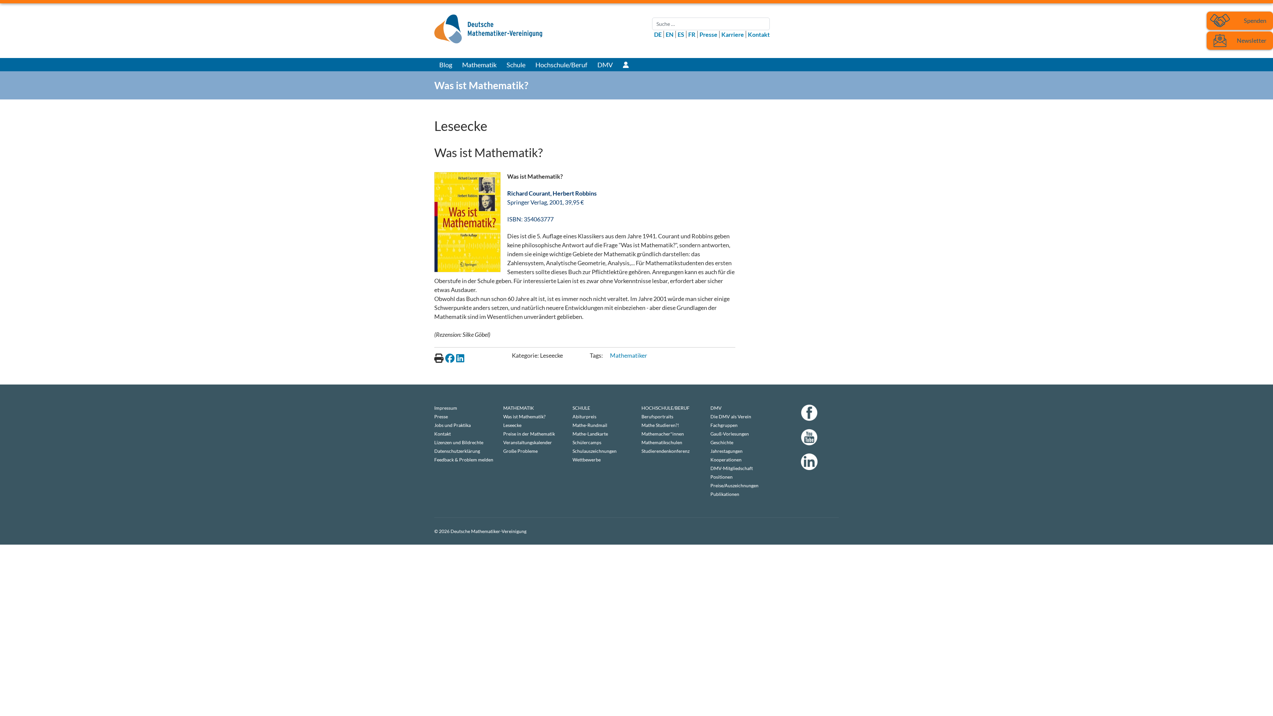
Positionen (721, 477)
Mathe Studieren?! (660, 425)
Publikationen (724, 494)
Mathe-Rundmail (590, 425)
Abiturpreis (584, 416)
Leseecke (512, 425)
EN (670, 34)
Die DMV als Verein (730, 416)
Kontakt (759, 34)
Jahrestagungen (726, 451)
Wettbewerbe (587, 459)
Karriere (732, 34)
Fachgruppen (724, 425)
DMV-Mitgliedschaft (731, 468)
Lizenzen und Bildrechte (458, 442)
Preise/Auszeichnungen (734, 485)
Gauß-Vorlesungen (729, 434)
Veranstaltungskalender (527, 442)
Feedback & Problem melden (463, 459)
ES (681, 34)
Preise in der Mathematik (529, 434)
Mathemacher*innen (662, 434)
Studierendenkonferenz (665, 451)
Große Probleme (520, 451)
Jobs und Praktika (452, 425)
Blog (445, 65)
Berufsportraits (657, 416)
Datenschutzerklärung (457, 451)
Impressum (445, 408)
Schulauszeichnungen (595, 451)
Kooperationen (726, 459)
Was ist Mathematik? (524, 416)
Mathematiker (628, 355)
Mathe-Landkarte (590, 434)
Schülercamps (587, 442)
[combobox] (711, 24)
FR (692, 34)
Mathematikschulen (661, 442)
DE (658, 34)
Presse (708, 34)
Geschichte (721, 442)
